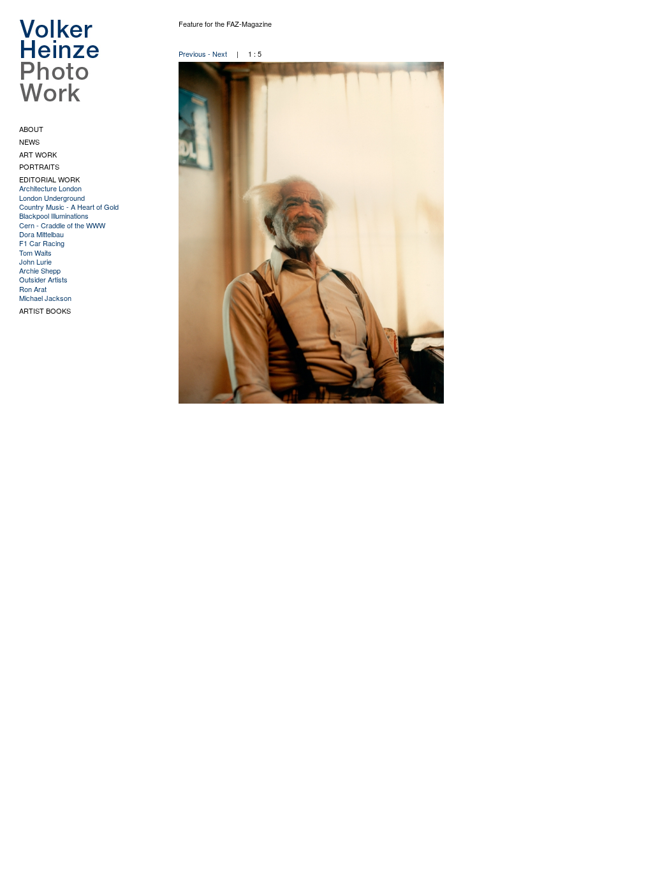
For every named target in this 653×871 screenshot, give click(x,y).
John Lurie (35, 261)
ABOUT (31, 129)
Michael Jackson (45, 298)
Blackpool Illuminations (54, 215)
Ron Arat (33, 289)
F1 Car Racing (41, 243)
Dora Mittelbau (41, 234)
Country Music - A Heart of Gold (69, 206)
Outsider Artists (43, 279)
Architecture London (50, 188)
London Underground (52, 198)
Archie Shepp (40, 270)
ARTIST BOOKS (45, 310)
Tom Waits (35, 252)
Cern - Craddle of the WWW (62, 225)
